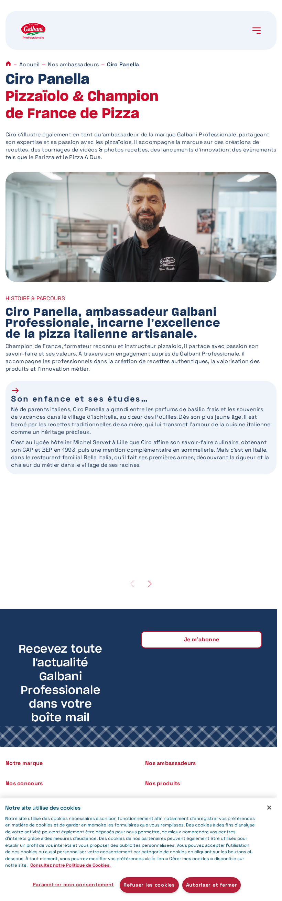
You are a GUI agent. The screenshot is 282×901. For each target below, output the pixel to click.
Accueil (29, 64)
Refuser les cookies (149, 885)
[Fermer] (269, 807)
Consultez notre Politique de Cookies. (70, 865)
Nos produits (162, 783)
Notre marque (24, 763)
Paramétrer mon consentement (73, 884)
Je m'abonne (201, 639)
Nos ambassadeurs (73, 64)
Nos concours (24, 783)
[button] (150, 584)
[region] (138, 849)
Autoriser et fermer (211, 885)
